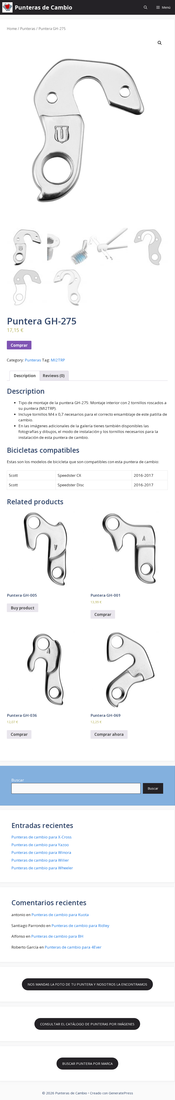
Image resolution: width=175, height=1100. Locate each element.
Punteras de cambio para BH (57, 936)
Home (12, 28)
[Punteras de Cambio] (7, 7)
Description (25, 375)
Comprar (19, 345)
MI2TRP (58, 360)
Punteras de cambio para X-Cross (41, 837)
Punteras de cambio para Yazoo (40, 844)
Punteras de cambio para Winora (41, 852)
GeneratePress (121, 1093)
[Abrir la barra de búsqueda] (145, 7)
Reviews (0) (53, 375)
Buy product (22, 608)
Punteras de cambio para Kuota (60, 914)
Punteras (27, 28)
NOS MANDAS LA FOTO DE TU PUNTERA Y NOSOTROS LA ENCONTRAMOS (87, 984)
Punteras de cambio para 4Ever (73, 947)
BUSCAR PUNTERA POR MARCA (87, 1063)
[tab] (25, 376)
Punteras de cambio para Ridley (80, 925)
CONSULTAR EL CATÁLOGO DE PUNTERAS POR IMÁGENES (87, 1024)
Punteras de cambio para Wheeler (42, 867)
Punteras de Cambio (43, 7)
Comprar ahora (109, 734)
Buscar (17, 780)
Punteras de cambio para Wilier (40, 860)
